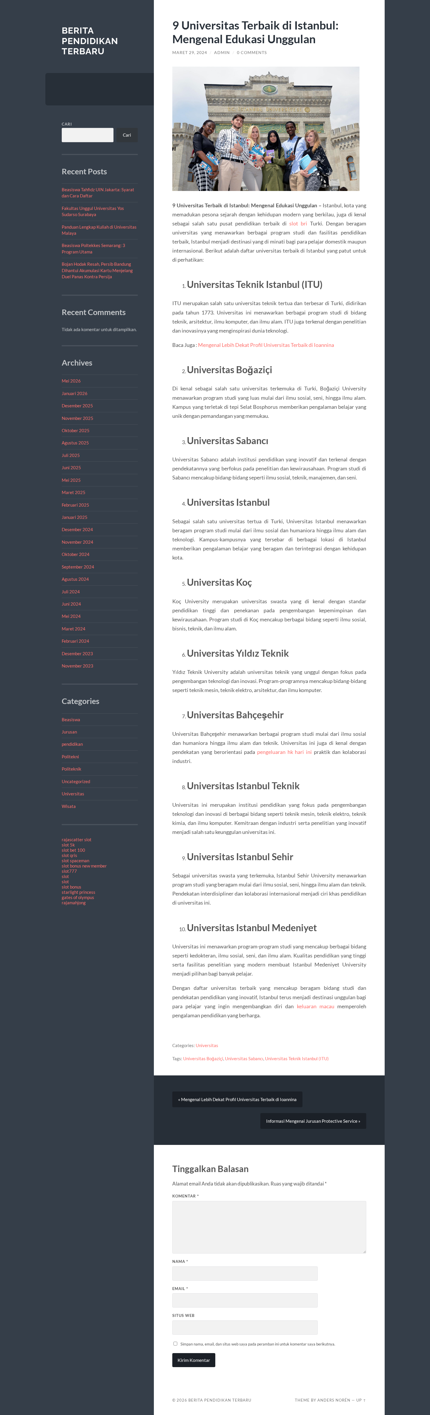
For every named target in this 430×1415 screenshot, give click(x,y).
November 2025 (77, 418)
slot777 (69, 871)
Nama (180, 1261)
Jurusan (69, 731)
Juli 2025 (71, 455)
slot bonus (71, 886)
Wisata (69, 806)
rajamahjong (74, 902)
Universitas (73, 793)
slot (65, 876)
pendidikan (72, 744)
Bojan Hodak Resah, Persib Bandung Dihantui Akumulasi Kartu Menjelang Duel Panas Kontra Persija (97, 270)
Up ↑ (361, 1400)
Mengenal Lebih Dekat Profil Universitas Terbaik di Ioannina (266, 345)
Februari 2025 (75, 504)
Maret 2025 (73, 492)
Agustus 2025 (75, 442)
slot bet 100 (73, 850)
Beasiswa (71, 719)
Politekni (70, 756)
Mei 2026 (71, 380)
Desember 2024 (77, 529)
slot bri (298, 223)
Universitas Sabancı (244, 1058)
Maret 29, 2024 (189, 52)
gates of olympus (78, 897)
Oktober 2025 (76, 430)
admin (222, 52)
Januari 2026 (74, 393)
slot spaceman (75, 860)
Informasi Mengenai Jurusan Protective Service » (313, 1121)
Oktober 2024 (76, 554)
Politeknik (71, 768)
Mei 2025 (71, 480)
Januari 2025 (74, 517)
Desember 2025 (77, 405)
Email (180, 1288)
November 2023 (77, 665)
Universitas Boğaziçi (203, 1058)
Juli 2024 (71, 591)
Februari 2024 (75, 641)
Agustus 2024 (75, 579)
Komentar (185, 1196)
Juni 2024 (71, 603)
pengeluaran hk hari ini (284, 752)
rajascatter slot (77, 839)
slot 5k (68, 844)
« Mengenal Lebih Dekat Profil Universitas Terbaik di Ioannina (237, 1099)
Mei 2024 (71, 616)
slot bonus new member (84, 865)
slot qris (69, 855)
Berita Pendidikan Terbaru (90, 40)
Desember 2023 (77, 653)
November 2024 (77, 542)
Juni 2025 (71, 467)
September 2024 (78, 566)
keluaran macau (315, 1006)
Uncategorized (76, 781)
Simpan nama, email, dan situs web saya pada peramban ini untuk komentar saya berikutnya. (257, 1344)
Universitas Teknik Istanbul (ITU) (297, 1058)
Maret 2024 (73, 628)
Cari (67, 124)
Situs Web (183, 1315)
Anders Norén (333, 1400)
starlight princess (78, 892)
